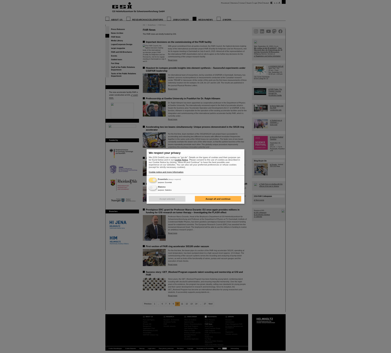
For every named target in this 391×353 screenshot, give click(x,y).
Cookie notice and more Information (166, 172)
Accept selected (167, 199)
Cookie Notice (181, 160)
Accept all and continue (218, 199)
